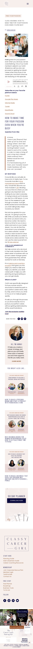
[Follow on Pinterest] (13, 600)
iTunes (7, 96)
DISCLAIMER (17, 647)
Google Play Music (11, 99)
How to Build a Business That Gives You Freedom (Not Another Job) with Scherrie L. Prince (16, 478)
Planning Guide (8, 559)
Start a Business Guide (11, 561)
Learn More (16, 361)
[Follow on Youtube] (17, 600)
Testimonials (7, 574)
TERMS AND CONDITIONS (22, 646)
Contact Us (7, 576)
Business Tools (8, 588)
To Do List (6, 590)
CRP (17, 188)
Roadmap (7, 586)
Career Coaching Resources (13, 563)
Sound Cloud (9, 114)
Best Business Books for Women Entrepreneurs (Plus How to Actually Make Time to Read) (15, 439)
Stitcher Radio (10, 103)
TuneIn (7, 106)
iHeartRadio (9, 110)
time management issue (14, 182)
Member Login (8, 572)
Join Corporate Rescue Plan (13, 570)
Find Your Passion (13, 16)
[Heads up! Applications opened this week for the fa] (24, 617)
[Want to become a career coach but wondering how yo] (8, 634)
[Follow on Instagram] (9, 600)
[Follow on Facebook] (4, 600)
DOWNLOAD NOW (16, 500)
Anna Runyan (11, 30)
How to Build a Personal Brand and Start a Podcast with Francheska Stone (15, 401)
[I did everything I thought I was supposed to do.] (8, 617)
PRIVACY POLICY (9, 646)
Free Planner (7, 584)
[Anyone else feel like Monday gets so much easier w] (24, 634)
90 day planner (13, 242)
